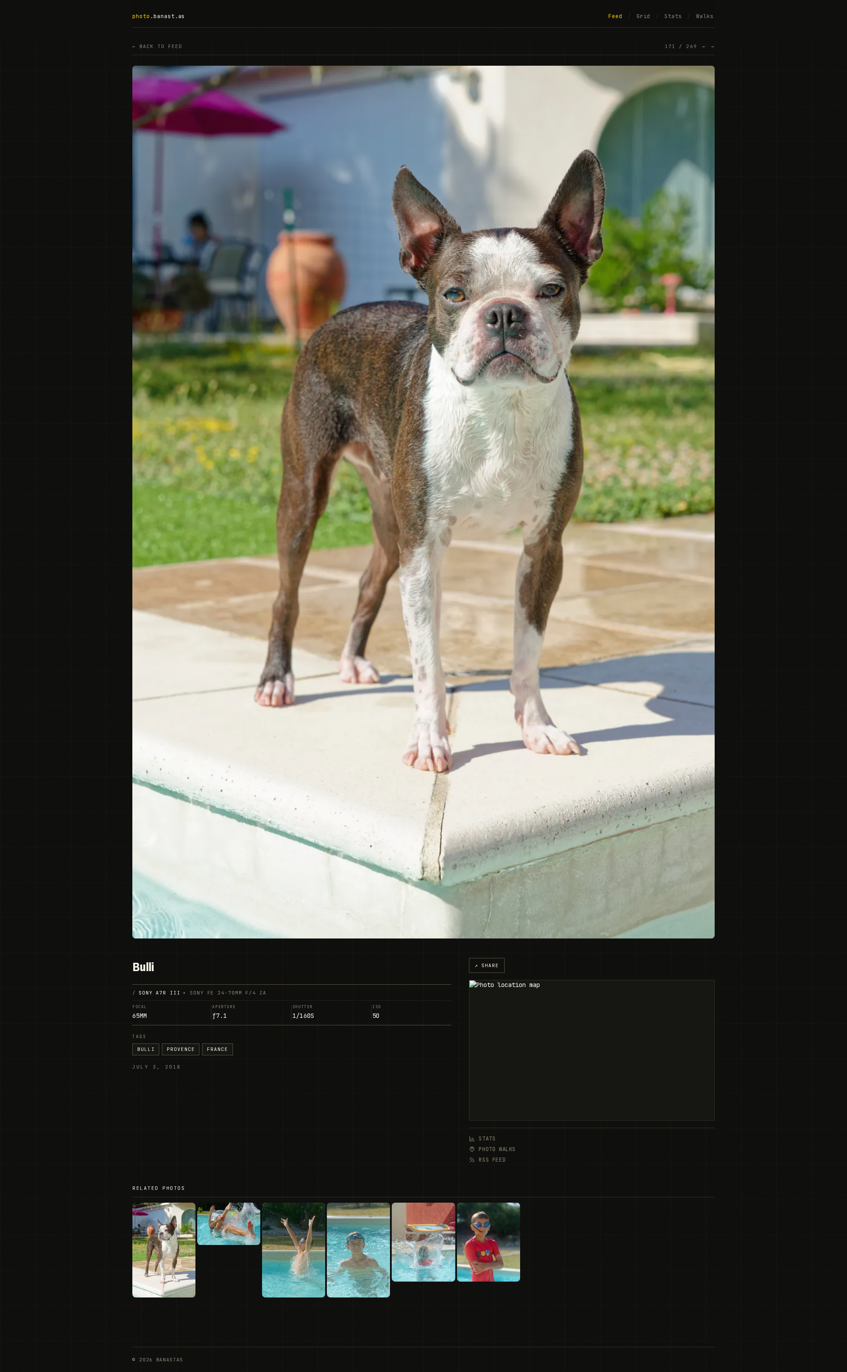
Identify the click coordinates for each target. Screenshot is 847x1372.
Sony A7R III (159, 993)
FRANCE (217, 1049)
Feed (615, 16)
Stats (673, 16)
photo (141, 16)
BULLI (145, 1049)
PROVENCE (181, 1049)
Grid (644, 16)
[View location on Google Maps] (592, 1050)
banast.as (169, 16)
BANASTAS (169, 1360)
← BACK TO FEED (157, 46)
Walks (705, 16)
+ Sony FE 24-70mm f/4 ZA (224, 993)
